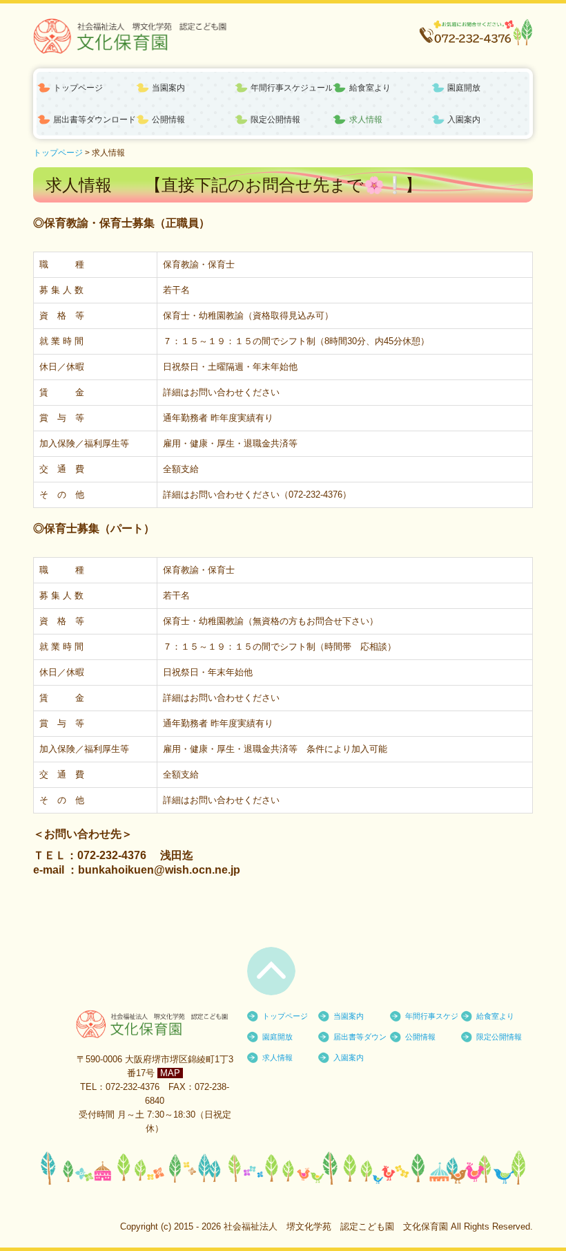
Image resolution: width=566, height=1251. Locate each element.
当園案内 (168, 88)
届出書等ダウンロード (94, 119)
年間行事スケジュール (292, 88)
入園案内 (463, 119)
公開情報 (168, 119)
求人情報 (365, 119)
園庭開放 (463, 88)
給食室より (370, 88)
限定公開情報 (275, 119)
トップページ (78, 88)
